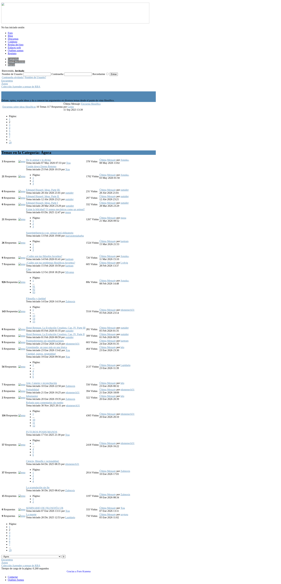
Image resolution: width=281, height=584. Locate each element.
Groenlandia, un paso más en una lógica (46, 347)
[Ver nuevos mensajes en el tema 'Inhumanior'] (21, 397)
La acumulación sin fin (37, 487)
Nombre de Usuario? (35, 77)
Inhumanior (32, 396)
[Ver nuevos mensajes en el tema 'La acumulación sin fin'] (21, 496)
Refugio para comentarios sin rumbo (44, 402)
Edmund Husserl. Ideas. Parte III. (43, 189)
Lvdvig (124, 262)
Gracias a (71, 571)
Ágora (4, 83)
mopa (68, 212)
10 (34, 419)
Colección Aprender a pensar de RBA (20, 86)
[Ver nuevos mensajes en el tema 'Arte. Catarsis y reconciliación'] (21, 384)
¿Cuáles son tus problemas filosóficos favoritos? (50, 262)
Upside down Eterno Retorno (41, 166)
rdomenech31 (127, 310)
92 (34, 289)
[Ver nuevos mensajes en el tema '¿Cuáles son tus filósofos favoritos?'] (21, 257)
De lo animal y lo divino (38, 160)
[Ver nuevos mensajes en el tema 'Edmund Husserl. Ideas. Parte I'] (21, 204)
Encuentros (7, 80)
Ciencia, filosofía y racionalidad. (42, 461)
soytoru (124, 514)
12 (34, 425)
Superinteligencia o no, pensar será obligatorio (49, 232)
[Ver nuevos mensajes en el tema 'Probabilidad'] (21, 391)
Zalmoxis (70, 301)
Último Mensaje (107, 160)
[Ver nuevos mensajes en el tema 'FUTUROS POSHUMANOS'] (21, 444)
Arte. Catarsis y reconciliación (41, 383)
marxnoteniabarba (74, 235)
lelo (122, 347)
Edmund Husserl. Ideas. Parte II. (42, 196)
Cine (28, 269)
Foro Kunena (84, 571)
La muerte (31, 514)
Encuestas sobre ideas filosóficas (19, 106)
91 (34, 286)
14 (34, 318)
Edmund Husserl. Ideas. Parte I (42, 202)
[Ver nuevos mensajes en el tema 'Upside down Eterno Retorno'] (21, 176)
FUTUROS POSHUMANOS (41, 431)
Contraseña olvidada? (13, 77)
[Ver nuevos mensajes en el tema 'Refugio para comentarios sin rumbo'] (21, 415)
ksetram (124, 241)
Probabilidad (32, 389)
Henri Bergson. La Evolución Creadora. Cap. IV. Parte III (55, 327)
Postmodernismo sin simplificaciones (45, 340)
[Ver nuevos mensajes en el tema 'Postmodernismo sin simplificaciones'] (21, 342)
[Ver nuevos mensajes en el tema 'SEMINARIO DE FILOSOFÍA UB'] (21, 509)
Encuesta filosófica (90, 103)
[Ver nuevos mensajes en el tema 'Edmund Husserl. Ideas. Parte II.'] (21, 197)
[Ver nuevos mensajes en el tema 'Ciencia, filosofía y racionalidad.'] (21, 472)
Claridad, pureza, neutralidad (41, 353)
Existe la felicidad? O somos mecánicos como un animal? (55, 209)
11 (34, 422)
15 (34, 321)
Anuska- (124, 160)
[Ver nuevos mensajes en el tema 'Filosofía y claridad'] (21, 311)
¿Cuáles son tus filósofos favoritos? (44, 256)
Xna (68, 162)
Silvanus (69, 272)
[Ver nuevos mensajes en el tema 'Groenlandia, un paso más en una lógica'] (21, 348)
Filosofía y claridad (36, 298)
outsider (69, 192)
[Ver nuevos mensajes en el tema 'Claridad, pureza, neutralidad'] (21, 366)
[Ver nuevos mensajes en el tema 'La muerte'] (21, 516)
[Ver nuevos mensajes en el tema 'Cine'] (21, 282)
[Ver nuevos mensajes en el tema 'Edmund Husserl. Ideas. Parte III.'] (21, 191)
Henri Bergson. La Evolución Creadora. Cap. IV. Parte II (55, 334)
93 (34, 292)
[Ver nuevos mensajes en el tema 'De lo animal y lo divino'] (21, 161)
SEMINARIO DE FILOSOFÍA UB (44, 508)
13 (34, 315)
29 (10, 142)
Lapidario (125, 365)
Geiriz (70, 106)
